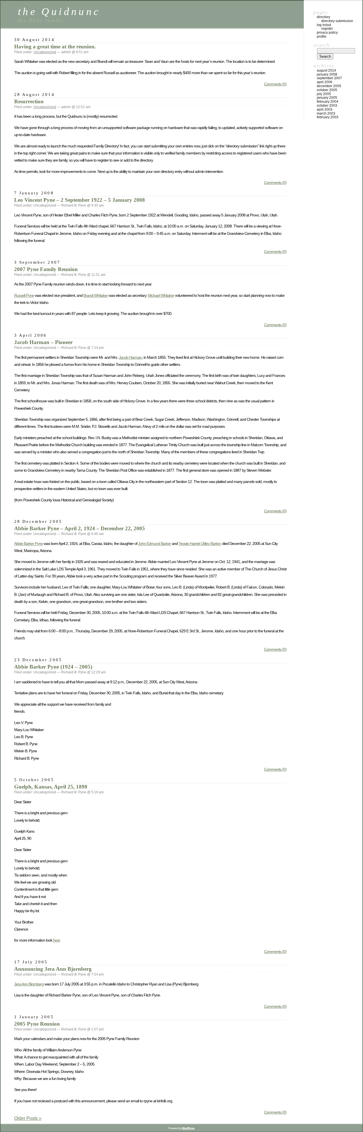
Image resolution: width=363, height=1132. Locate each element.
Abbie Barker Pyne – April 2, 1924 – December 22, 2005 (79, 528)
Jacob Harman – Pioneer (43, 342)
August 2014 (326, 70)
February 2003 (327, 117)
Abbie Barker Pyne (28, 543)
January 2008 (327, 74)
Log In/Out (324, 25)
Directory (323, 17)
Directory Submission (337, 21)
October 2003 (327, 106)
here (56, 940)
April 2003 (324, 109)
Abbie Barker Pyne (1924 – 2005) (53, 667)
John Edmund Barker (154, 543)
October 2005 (327, 90)
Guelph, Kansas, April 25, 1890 (50, 787)
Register (327, 29)
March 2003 (326, 113)
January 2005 (327, 98)
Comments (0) (275, 84)
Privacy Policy (327, 33)
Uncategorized (44, 52)
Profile (321, 36)
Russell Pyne (24, 295)
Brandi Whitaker (95, 295)
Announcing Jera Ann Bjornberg (53, 969)
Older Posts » (27, 1118)
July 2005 (324, 94)
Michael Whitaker (161, 295)
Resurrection (29, 101)
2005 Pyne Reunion (37, 1024)
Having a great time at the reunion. (55, 47)
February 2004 (327, 102)
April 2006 (324, 82)
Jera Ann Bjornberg (29, 984)
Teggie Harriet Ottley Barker (199, 543)
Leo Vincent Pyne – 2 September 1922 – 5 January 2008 (79, 200)
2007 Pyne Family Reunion (46, 269)
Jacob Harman (130, 357)
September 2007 (329, 78)
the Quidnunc (59, 11)
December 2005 (329, 86)
